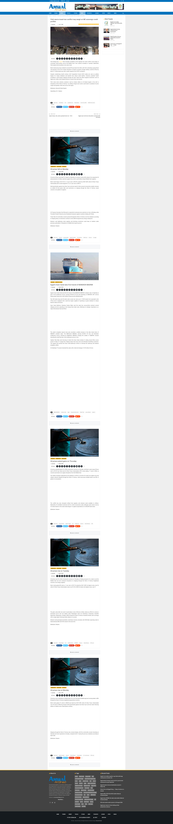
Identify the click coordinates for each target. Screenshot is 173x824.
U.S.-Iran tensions (86, 755)
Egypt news (93, 785)
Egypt (68, 412)
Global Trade (82, 412)
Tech (86, 804)
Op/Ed (103, 13)
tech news (91, 804)
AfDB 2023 (104, 817)
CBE (93, 776)
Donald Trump (85, 781)
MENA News (93, 794)
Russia (91, 801)
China (76, 781)
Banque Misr (88, 776)
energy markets (65, 237)
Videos (108, 13)
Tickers (56, 13)
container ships (63, 412)
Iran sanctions (79, 237)
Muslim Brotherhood (79, 799)
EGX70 (76, 783)
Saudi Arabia (77, 804)
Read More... (61, 799)
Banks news (81, 776)
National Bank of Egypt (89, 799)
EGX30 (94, 781)
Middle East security (91, 102)
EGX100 (80, 783)
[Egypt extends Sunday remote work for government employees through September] (106, 31)
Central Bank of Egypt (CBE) (90, 778)
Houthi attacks (76, 102)
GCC (65, 102)
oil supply (94, 237)
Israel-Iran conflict (84, 102)
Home (50, 13)
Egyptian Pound (87, 785)
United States (77, 806)
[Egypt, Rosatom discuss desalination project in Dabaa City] (106, 38)
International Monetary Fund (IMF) (90, 792)
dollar (80, 781)
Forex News (87, 787)
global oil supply (68, 523)
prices (81, 801)
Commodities (53, 166)
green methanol (88, 412)
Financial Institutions (87, 24)
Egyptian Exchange (78, 785)
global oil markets (73, 237)
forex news (59, 166)
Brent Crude (55, 102)
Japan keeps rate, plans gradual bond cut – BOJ (60, 115)
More (115, 13)
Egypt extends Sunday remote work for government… (115, 30)
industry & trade (91, 790)
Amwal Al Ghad (99, 820)
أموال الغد (67, 0)
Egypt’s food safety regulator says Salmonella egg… (116, 23)
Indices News (83, 790)
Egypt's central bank (91, 783)
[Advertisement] (44, 35)
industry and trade (78, 792)
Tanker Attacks (79, 755)
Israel (88, 794)
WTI (92, 523)
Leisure (97, 13)
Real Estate (86, 801)
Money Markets (86, 797)
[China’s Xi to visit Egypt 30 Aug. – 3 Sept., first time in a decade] (106, 45)
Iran (72, 523)
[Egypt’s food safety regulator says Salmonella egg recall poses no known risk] (106, 23)
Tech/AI (68, 13)
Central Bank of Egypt (79, 778)
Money (61, 13)
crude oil (60, 237)
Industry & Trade (58, 282)
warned (61, 61)
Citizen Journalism (71, 817)
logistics (93, 412)
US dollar (83, 806)
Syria (82, 804)
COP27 (96, 817)
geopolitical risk (70, 102)
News (82, 13)
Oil (95, 799)
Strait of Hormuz (87, 523)
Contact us (63, 0)
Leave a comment (75, 131)
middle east (85, 237)
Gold (91, 787)
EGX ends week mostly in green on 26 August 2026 (111, 802)
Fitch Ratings (61, 102)
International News (95, 24)
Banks (76, 776)
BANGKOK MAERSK (57, 412)
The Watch (89, 13)
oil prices (52, 104)
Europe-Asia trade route (74, 412)
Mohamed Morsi (78, 797)
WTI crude (92, 755)
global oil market (61, 755)
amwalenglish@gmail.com (59, 797)
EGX (90, 781)
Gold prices (77, 790)
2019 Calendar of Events (84, 817)
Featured (80, 24)
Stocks (75, 13)
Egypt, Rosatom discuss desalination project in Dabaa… (115, 37)
